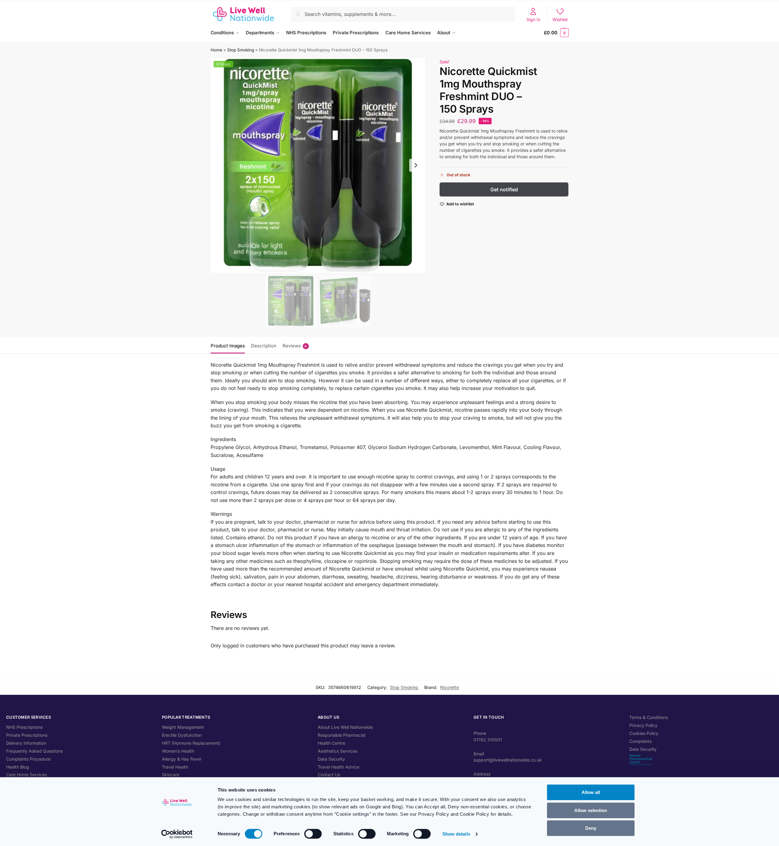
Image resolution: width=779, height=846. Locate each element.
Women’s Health (178, 751)
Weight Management (183, 727)
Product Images (228, 346)
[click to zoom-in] (318, 165)
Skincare (170, 774)
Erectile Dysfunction (182, 735)
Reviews (295, 346)
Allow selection (590, 810)
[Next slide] (415, 165)
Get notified (504, 189)
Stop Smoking (240, 49)
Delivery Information (26, 743)
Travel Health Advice (338, 766)
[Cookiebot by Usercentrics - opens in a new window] (177, 834)
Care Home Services (26, 774)
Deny (590, 828)
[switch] (313, 834)
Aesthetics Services (337, 751)
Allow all (591, 792)
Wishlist (560, 19)
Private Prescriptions (26, 735)
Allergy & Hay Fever (181, 759)
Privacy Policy (643, 725)
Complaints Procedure (28, 759)
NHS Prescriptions (24, 727)
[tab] (229, 345)
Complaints (640, 741)
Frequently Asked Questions (34, 751)
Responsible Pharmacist (341, 735)
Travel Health (175, 766)
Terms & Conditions (648, 717)
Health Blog (17, 766)
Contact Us (329, 774)
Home (216, 49)
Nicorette (449, 687)
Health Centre (331, 743)
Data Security (331, 759)
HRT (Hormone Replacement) (191, 743)
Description (263, 346)
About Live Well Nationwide (345, 727)
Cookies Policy (643, 733)
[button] (556, 33)
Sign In (533, 19)
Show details (456, 834)
